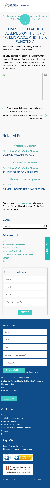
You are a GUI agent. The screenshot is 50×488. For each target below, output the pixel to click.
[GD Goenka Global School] (16, 7)
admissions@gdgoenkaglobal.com (19, 449)
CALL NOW (9, 398)
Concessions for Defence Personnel (18, 254)
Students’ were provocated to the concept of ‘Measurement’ (23, 117)
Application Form (10, 247)
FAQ (4, 241)
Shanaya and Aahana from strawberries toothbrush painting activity (24, 109)
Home (18, 202)
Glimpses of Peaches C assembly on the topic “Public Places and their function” (25, 35)
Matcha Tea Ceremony (18, 155)
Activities (8, 150)
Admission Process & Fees (14, 244)
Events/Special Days (26, 150)
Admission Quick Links (12, 251)
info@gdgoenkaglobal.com (16, 446)
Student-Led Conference (20, 172)
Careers (6, 257)
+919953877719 (10, 390)
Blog (5, 261)
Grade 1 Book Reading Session (24, 189)
